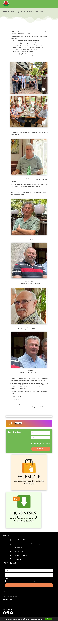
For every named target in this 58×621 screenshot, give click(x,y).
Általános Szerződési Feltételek (10, 596)
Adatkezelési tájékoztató (8, 599)
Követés (18, 423)
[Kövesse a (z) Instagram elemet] (10, 423)
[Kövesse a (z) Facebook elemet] (4, 612)
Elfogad (48, 618)
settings (40, 619)
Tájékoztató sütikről (7, 602)
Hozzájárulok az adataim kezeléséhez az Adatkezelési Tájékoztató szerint (40, 444)
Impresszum (6, 604)
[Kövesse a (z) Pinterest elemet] (11, 612)
